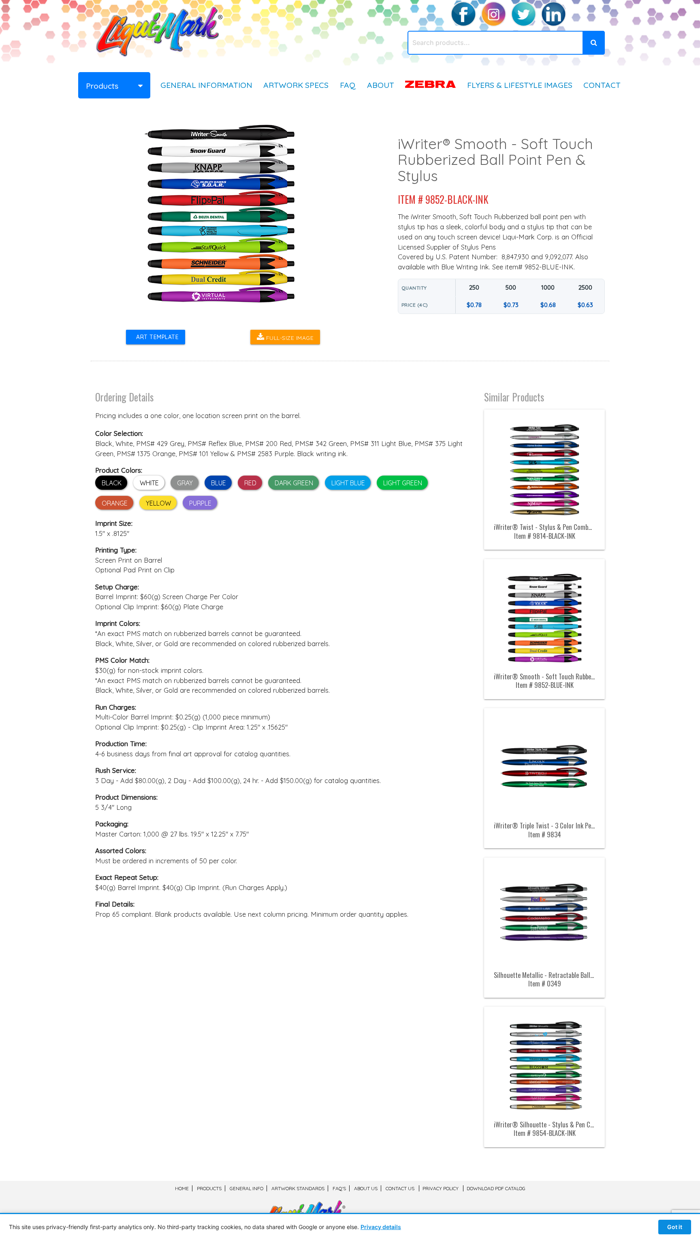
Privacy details (381, 1226)
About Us (366, 1188)
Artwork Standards (297, 1188)
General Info (206, 85)
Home (182, 1188)
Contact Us (400, 1188)
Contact (602, 85)
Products (209, 1188)
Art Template (155, 337)
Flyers (519, 85)
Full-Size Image (289, 337)
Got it (674, 1226)
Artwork (296, 85)
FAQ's (339, 1188)
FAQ (348, 85)
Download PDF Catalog (496, 1188)
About (380, 85)
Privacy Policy (441, 1188)
